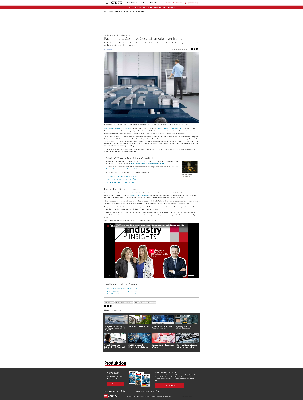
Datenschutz (133, 396)
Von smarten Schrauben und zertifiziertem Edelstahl (122, 288)
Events (142, 3)
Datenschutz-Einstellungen (157, 396)
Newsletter (179, 3)
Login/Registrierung (192, 3)
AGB (128, 396)
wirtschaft (129, 302)
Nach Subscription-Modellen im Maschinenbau (117, 128)
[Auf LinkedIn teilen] (197, 49)
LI (124, 391)
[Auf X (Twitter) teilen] (195, 49)
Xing (121, 391)
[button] (107, 341)
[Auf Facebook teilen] (192, 49)
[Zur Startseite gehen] (117, 3)
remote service (151, 302)
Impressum (139, 396)
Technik (130, 7)
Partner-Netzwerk (132, 3)
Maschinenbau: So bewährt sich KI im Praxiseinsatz (122, 291)
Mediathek (170, 7)
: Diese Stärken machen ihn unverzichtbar (122, 176)
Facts (170, 396)
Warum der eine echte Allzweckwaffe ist (121, 179)
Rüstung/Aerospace (159, 7)
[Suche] (162, 2)
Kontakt (167, 396)
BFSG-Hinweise (146, 396)
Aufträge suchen (152, 3)
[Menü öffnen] (106, 3)
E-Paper (168, 3)
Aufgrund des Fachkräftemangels (139, 195)
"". (121, 169)
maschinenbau (109, 302)
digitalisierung (119, 302)
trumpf (137, 302)
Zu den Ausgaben (170, 385)
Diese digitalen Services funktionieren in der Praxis (121, 294)
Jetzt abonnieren (115, 384)
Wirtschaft (138, 7)
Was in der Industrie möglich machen (123, 182)
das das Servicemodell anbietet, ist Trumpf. (170, 128)
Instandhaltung (147, 7)
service (143, 302)
